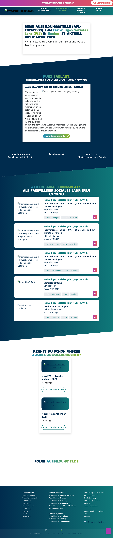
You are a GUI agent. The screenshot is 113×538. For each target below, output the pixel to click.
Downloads (27, 516)
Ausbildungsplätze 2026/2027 (57, 2)
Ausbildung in (62, 495)
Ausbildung (27, 508)
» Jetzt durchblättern (53, 389)
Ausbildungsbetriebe (92, 500)
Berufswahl (27, 503)
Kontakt (87, 516)
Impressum (88, 511)
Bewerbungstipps (29, 495)
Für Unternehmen (102, 2)
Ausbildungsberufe (91, 495)
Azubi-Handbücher (91, 506)
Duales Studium (28, 506)
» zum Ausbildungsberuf (56, 136)
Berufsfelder (89, 503)
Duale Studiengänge (91, 498)
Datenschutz (99, 511)
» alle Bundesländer (56, 508)
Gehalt (25, 514)
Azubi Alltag (27, 500)
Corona (25, 511)
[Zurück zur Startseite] (19, 10)
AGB (85, 514)
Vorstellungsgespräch (31, 498)
